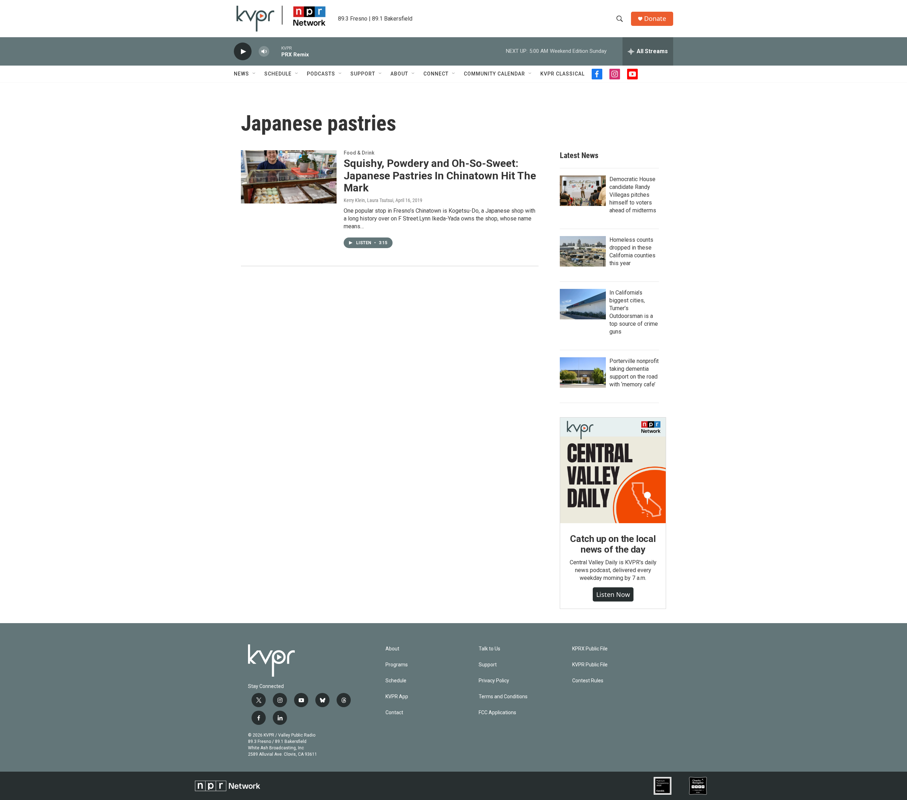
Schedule (278, 74)
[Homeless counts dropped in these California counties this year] (583, 251)
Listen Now (613, 594)
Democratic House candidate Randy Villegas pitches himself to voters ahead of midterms (632, 195)
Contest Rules (587, 680)
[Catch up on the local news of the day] (613, 470)
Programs (396, 664)
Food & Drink (359, 153)
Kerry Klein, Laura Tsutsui (368, 200)
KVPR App (396, 696)
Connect (436, 74)
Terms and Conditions (503, 696)
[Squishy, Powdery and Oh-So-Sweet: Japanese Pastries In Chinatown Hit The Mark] (289, 176)
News (241, 74)
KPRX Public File (590, 648)
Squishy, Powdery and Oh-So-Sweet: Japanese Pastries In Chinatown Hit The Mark (440, 175)
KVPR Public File (590, 664)
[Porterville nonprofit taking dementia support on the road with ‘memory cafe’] (583, 372)
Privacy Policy (494, 680)
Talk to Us (489, 648)
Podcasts (321, 74)
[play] (242, 51)
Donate (655, 18)
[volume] (264, 52)
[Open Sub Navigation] (254, 74)
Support (362, 74)
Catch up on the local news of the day (613, 544)
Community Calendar (494, 74)
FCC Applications (497, 712)
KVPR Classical (562, 74)
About (399, 74)
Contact (394, 712)
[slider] (275, 51)
